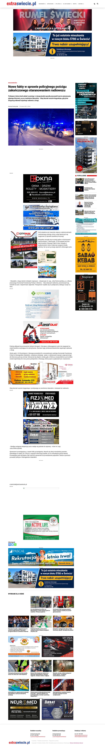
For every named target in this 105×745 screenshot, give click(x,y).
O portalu (34, 740)
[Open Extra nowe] (53, 4)
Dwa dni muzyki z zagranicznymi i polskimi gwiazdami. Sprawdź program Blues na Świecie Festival (18, 630)
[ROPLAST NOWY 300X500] (86, 292)
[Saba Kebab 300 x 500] (86, 255)
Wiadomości (12, 83)
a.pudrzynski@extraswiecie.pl (37, 736)
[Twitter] (12, 544)
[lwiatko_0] (24, 646)
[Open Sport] (76, 4)
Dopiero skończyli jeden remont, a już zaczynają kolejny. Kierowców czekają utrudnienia (90, 196)
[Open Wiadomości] (45, 4)
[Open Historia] (83, 4)
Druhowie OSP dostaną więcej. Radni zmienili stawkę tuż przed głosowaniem (62, 611)
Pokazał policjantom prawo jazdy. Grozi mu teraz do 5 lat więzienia (17, 673)
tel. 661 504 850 (34, 735)
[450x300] (24, 709)
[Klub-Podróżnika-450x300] (47, 272)
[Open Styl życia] (61, 4)
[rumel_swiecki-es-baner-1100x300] (52, 20)
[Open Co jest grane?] (71, 4)
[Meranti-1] (57, 373)
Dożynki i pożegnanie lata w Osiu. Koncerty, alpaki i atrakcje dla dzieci (63, 629)
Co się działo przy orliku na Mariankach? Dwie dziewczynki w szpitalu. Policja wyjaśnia (40, 611)
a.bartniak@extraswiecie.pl (59, 736)
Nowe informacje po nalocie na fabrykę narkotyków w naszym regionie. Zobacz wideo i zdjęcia (40, 674)
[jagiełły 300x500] (86, 155)
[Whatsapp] (15, 544)
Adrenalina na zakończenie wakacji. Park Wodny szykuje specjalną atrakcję (18, 694)
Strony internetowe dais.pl (76, 743)
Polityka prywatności (43, 740)
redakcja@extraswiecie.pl (81, 735)
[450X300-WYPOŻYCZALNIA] (57, 646)
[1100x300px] (41, 557)
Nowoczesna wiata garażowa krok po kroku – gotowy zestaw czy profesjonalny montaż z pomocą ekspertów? (40, 694)
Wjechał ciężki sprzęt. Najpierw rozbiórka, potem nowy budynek (89, 212)
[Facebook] (9, 544)
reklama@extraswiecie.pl (81, 736)
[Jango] (86, 226)
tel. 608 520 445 (56, 735)
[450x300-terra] (47, 257)
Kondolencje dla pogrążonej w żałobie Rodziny (89, 189)
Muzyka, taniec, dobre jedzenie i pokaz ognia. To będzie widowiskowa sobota (62, 674)
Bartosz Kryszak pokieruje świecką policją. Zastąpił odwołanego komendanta (89, 204)
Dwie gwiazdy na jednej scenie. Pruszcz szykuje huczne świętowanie (62, 694)
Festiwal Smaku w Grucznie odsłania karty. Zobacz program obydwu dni (40, 630)
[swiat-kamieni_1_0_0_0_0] (24, 373)
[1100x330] (52, 44)
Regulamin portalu (53, 740)
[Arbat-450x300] (57, 709)
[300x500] (86, 101)
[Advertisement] (52, 69)
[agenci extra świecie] (86, 128)
